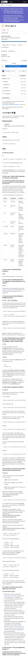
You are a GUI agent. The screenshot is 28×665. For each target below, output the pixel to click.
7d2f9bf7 (8, 71)
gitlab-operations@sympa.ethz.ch (15, 11)
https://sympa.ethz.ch (19, 13)
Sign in (24, 1)
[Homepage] (4, 2)
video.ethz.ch (15, 117)
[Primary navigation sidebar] (2, 5)
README (5, 51)
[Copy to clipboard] (24, 132)
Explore (11, 1)
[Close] (26, 9)
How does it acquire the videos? (16, 626)
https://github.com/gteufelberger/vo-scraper (13, 104)
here (12, 140)
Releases (6, 47)
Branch (14, 45)
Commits (6, 45)
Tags (20, 45)
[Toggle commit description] (20, 71)
